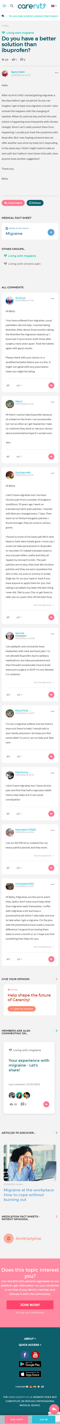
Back (6, 25)
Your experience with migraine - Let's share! (29, 1065)
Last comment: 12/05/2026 (24, 1084)
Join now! (30, 1305)
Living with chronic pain (24, 263)
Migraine (14, 233)
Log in (44, 1419)
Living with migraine (20, 32)
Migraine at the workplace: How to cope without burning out (29, 1195)
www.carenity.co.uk (20, 1397)
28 (15, 1104)
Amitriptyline (28, 1238)
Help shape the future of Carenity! (29, 997)
